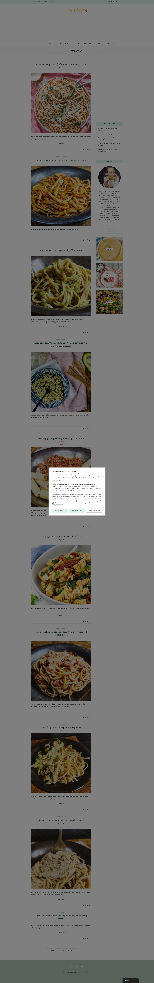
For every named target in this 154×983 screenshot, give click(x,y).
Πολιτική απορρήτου (57, 503)
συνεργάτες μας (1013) (88, 475)
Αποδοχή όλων (59, 511)
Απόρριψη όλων (77, 511)
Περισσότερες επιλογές (94, 510)
